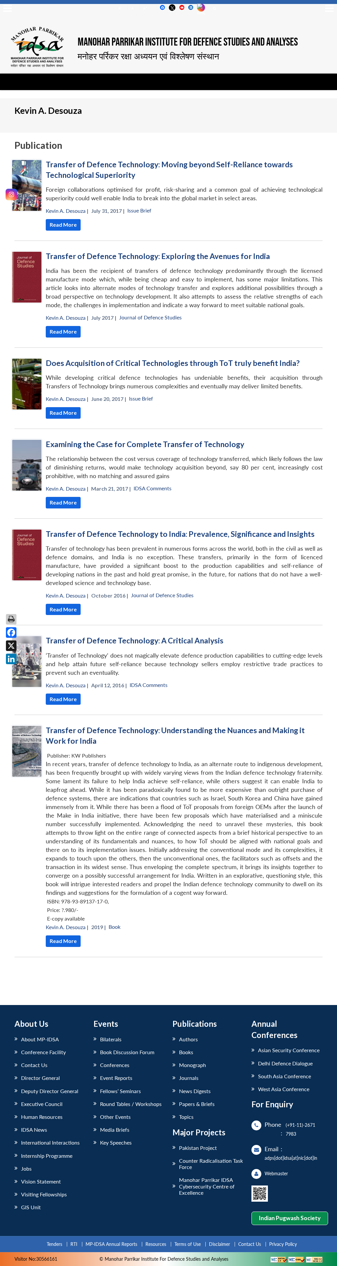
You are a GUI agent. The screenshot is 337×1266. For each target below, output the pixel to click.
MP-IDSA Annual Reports (111, 1244)
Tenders (54, 1244)
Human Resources (42, 1117)
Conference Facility (43, 1052)
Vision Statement (41, 1181)
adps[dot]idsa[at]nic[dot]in (291, 1158)
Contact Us (34, 1065)
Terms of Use (187, 1244)
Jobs (26, 1168)
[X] (11, 645)
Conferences (114, 1065)
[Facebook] (11, 632)
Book (114, 927)
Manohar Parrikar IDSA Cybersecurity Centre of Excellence (207, 1186)
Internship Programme (46, 1155)
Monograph (192, 1065)
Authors (188, 1039)
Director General (40, 1078)
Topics (186, 1117)
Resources (155, 1244)
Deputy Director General (49, 1091)
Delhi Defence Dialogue (285, 1063)
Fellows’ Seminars (120, 1091)
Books (186, 1052)
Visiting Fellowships (44, 1194)
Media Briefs (114, 1129)
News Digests (195, 1091)
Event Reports (116, 1078)
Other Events (115, 1117)
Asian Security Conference (289, 1050)
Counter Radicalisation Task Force (211, 1163)
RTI (73, 1244)
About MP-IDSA (40, 1039)
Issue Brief (139, 210)
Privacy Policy (283, 1244)
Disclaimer (219, 1244)
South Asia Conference (284, 1076)
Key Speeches (116, 1142)
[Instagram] (11, 194)
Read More (63, 224)
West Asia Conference (283, 1089)
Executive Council (42, 1104)
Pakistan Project (198, 1148)
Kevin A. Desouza (66, 211)
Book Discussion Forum (127, 1052)
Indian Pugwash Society (290, 1218)
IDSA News (34, 1129)
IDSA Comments (152, 488)
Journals (188, 1078)
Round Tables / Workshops (131, 1104)
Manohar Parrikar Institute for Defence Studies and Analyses (188, 42)
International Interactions (50, 1142)
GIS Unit (31, 1207)
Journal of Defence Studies (150, 317)
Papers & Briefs (197, 1104)
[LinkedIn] (11, 658)
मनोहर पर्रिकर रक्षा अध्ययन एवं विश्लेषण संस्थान (148, 56)
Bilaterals (110, 1039)
